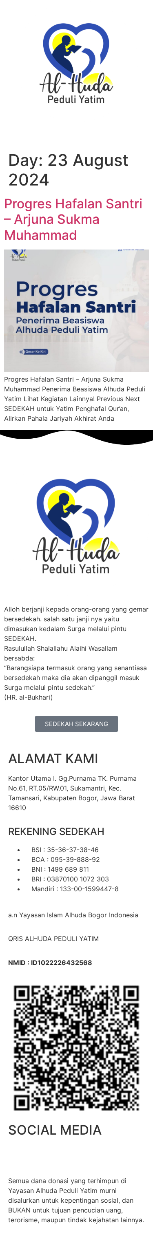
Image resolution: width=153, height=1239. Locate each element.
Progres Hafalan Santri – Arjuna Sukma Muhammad (73, 219)
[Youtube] (63, 1155)
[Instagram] (41, 1155)
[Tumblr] (85, 1155)
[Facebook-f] (18, 1155)
